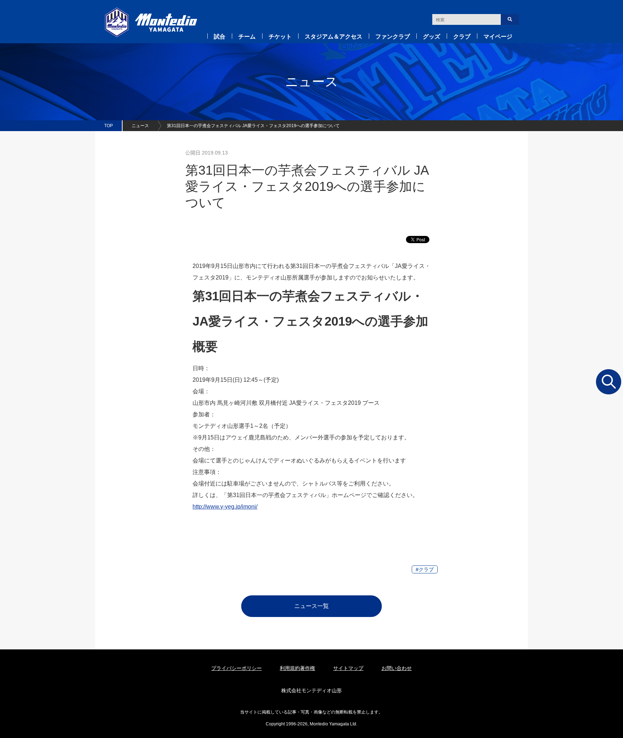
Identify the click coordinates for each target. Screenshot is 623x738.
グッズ (431, 36)
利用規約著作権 (297, 668)
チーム (247, 36)
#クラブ (425, 569)
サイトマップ (348, 668)
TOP (108, 125)
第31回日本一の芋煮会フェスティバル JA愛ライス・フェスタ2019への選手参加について (253, 125)
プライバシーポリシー (236, 668)
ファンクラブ (392, 36)
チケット (280, 36)
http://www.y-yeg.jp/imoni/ (225, 507)
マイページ (497, 36)
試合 (219, 36)
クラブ (461, 36)
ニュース (140, 125)
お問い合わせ (396, 668)
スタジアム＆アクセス (333, 36)
